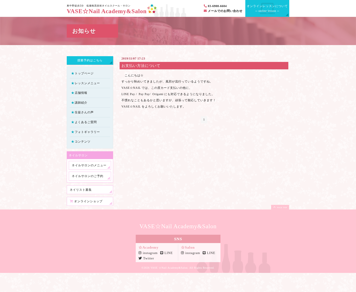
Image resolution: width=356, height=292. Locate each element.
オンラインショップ (88, 201)
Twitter (148, 258)
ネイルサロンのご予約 (87, 176)
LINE (168, 253)
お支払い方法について (140, 66)
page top (281, 208)
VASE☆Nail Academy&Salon (107, 11)
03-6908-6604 (217, 6)
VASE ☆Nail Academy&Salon (169, 267)
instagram (149, 253)
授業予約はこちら (90, 60)
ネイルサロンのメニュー (89, 165)
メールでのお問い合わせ (225, 10)
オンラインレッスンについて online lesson (267, 8)
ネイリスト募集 (81, 189)
